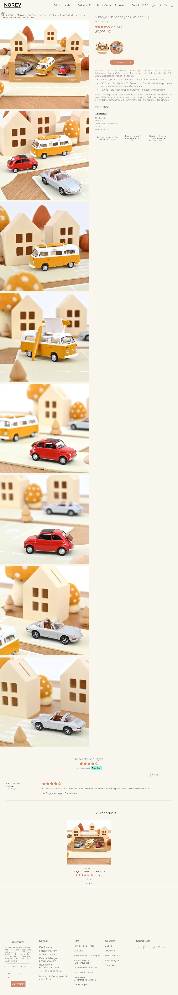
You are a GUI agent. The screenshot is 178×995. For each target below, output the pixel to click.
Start (3, 13)
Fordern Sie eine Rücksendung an (81, 961)
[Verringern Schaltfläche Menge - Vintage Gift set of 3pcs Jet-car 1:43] (98, 62)
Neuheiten (110, 951)
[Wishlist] (166, 5)
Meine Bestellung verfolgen (87, 955)
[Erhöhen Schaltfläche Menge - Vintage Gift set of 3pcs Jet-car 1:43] (105, 62)
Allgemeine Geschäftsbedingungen (85, 978)
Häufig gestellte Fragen (85, 946)
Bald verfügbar (112, 960)
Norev (106, 107)
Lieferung (78, 951)
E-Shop (108, 946)
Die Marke (110, 965)
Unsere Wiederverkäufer (85, 967)
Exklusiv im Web (112, 955)
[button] (57, 5)
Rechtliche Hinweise (83, 972)
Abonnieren (18, 983)
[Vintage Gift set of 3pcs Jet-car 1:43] (89, 842)
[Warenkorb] (172, 5)
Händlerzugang (81, 984)
